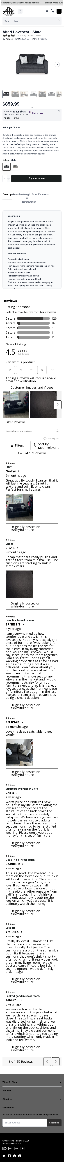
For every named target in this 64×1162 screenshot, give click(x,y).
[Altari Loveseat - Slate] (32, 64)
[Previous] (6, 64)
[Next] (57, 64)
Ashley (9, 39)
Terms (15, 118)
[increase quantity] (8, 177)
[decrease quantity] (8, 180)
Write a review (34, 36)
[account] (46, 11)
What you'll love (11, 127)
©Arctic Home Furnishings (13, 1141)
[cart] (52, 11)
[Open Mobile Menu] (59, 11)
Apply (7, 118)
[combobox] (32, 21)
